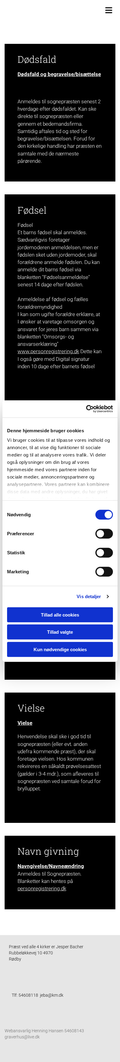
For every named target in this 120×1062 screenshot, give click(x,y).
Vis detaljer (89, 596)
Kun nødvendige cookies (60, 649)
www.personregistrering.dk (48, 351)
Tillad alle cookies (60, 614)
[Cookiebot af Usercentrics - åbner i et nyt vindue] (86, 409)
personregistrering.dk (42, 888)
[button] (61, 9)
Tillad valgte (60, 632)
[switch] (104, 533)
